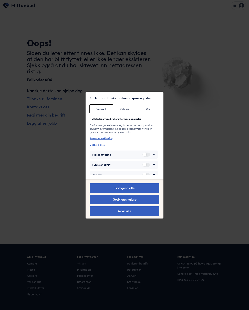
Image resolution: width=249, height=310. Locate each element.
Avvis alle (124, 211)
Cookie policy (97, 144)
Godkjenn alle (124, 188)
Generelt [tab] (101, 108)
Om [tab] (148, 108)
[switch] (146, 154)
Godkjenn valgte (125, 199)
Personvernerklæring (101, 138)
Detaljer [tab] (124, 108)
